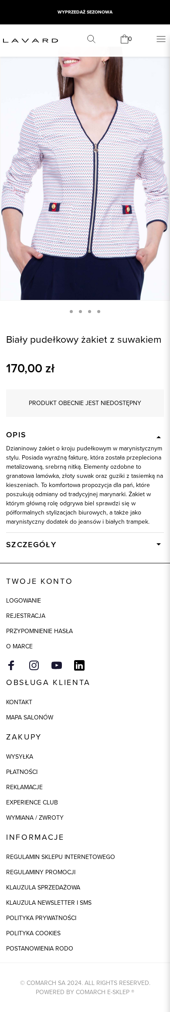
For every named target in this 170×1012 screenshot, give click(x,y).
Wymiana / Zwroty (35, 817)
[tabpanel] (85, 173)
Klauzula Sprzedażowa (43, 887)
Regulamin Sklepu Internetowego (60, 856)
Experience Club (32, 802)
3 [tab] (89, 311)
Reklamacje (24, 787)
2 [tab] (80, 311)
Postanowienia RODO (39, 948)
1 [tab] (71, 311)
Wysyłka (19, 756)
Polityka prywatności (41, 917)
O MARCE (19, 646)
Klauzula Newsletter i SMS (49, 902)
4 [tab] (98, 311)
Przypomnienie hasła (39, 631)
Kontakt (19, 702)
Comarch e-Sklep (102, 992)
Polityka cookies (33, 933)
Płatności (21, 771)
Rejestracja (25, 615)
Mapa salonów (29, 717)
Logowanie (23, 600)
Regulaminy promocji (40, 872)
